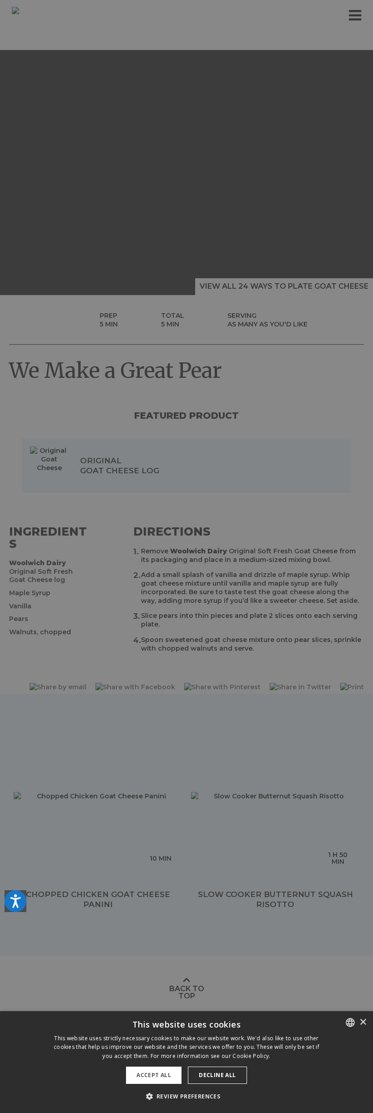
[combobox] (350, 1022)
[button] (187, 1096)
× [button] (362, 1022)
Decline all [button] (217, 1075)
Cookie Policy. (251, 1056)
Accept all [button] (153, 1075)
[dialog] (186, 1062)
